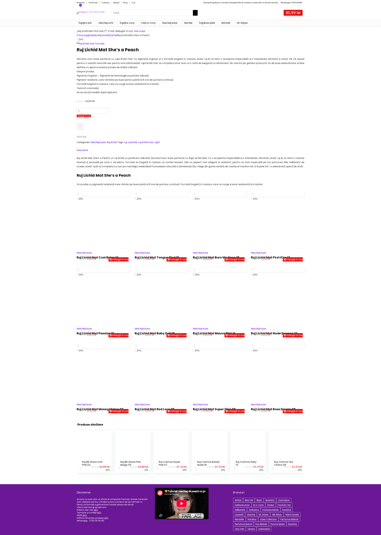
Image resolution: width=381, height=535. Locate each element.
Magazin (81, 2)
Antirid (238, 500)
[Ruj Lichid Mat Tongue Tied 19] (161, 227)
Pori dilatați (261, 523)
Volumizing (264, 528)
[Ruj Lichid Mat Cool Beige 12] (103, 227)
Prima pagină (84, 35)
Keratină (286, 509)
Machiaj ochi (106, 23)
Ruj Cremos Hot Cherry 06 (283, 463)
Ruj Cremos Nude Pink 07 (169, 463)
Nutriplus (252, 519)
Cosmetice (284, 500)
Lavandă (239, 514)
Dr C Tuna (258, 504)
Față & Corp (148, 23)
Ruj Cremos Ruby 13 (246, 463)
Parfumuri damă (243, 523)
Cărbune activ (242, 504)
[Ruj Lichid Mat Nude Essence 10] (277, 303)
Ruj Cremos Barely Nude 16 (208, 463)
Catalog (105, 2)
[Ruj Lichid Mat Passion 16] (103, 303)
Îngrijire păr (85, 23)
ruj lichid (132, 142)
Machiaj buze (169, 23)
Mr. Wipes (263, 514)
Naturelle (239, 519)
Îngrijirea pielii (207, 23)
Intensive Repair (270, 509)
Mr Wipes (242, 23)
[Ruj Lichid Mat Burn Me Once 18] (219, 227)
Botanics (270, 500)
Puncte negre (278, 523)
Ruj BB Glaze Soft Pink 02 (92, 463)
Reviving (292, 523)
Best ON (249, 500)
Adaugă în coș (84, 116)
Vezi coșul (139, 31)
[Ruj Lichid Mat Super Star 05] (219, 378)
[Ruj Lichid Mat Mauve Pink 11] (219, 303)
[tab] (190, 150)
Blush (259, 500)
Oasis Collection (268, 519)
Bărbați (225, 23)
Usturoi (251, 528)
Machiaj (81, 136)
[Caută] (195, 13)
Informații (93, 2)
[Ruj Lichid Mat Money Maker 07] (103, 378)
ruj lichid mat (145, 142)
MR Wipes (277, 514)
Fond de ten (284, 504)
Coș (133, 2)
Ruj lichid (112, 35)
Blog (125, 2)
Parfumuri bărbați (289, 519)
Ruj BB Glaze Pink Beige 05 (130, 463)
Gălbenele (240, 509)
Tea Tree (239, 528)
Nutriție (188, 23)
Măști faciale (292, 514)
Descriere (82, 150)
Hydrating (254, 509)
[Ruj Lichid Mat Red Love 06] (161, 378)
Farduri (270, 504)
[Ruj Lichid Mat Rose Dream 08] (277, 378)
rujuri (157, 142)
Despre (116, 2)
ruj (125, 142)
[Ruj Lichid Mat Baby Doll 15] (161, 303)
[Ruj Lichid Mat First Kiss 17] (277, 227)
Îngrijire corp (127, 23)
